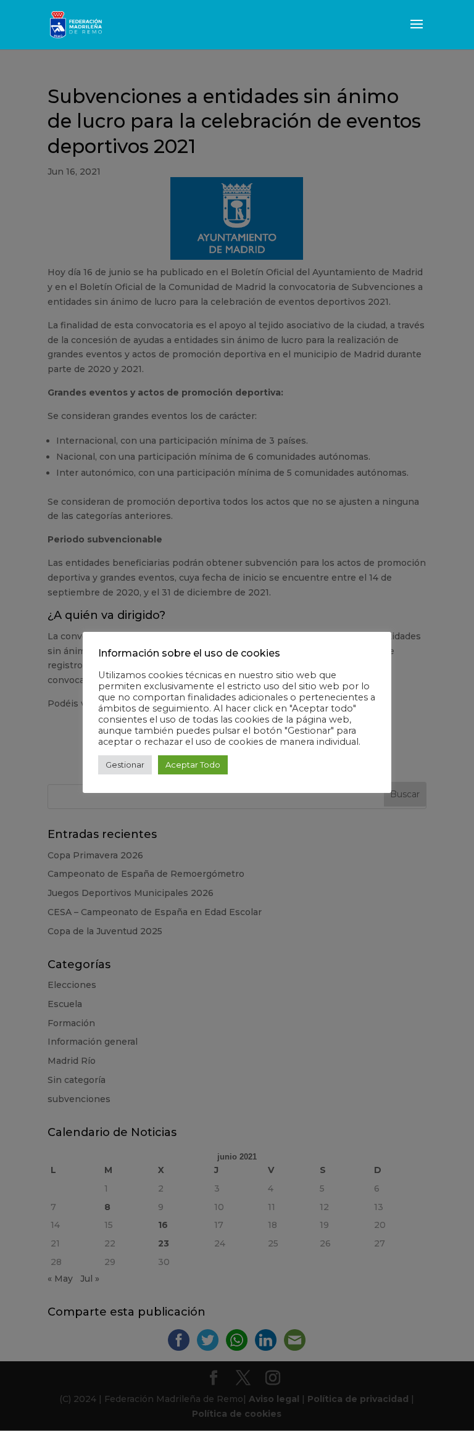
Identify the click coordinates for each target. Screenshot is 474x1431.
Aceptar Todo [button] (192, 764)
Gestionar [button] (125, 764)
